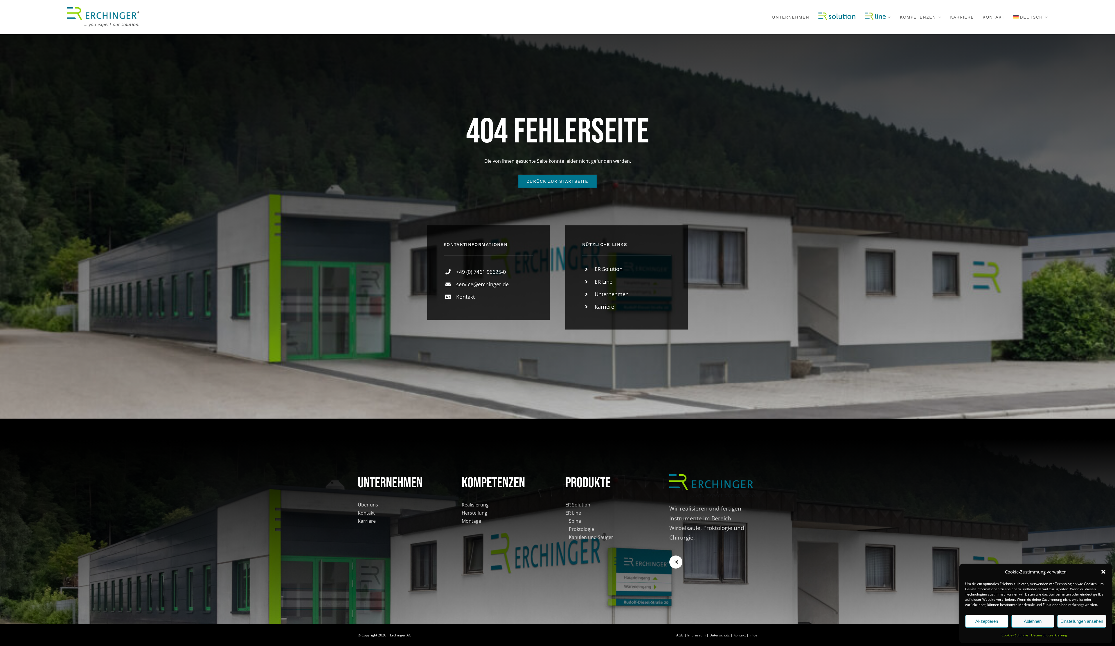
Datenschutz (719, 635)
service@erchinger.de (482, 284)
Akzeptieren (986, 621)
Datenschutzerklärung (1049, 635)
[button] (1103, 572)
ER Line (603, 281)
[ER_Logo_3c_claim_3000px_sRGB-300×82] (103, 9)
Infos (753, 635)
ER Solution (609, 268)
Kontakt (465, 296)
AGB (680, 635)
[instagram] (675, 562)
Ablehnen (1033, 621)
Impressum (696, 635)
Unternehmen (612, 294)
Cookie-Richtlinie (1014, 635)
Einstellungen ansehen (1081, 621)
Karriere (604, 306)
